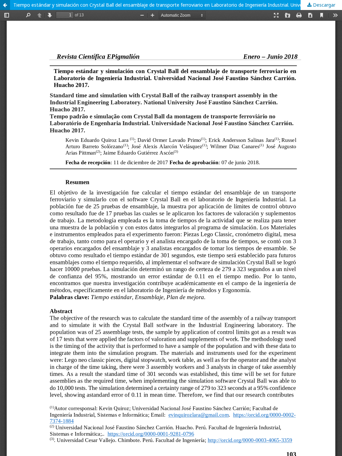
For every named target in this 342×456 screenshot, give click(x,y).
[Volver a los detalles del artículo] (5, 5)
